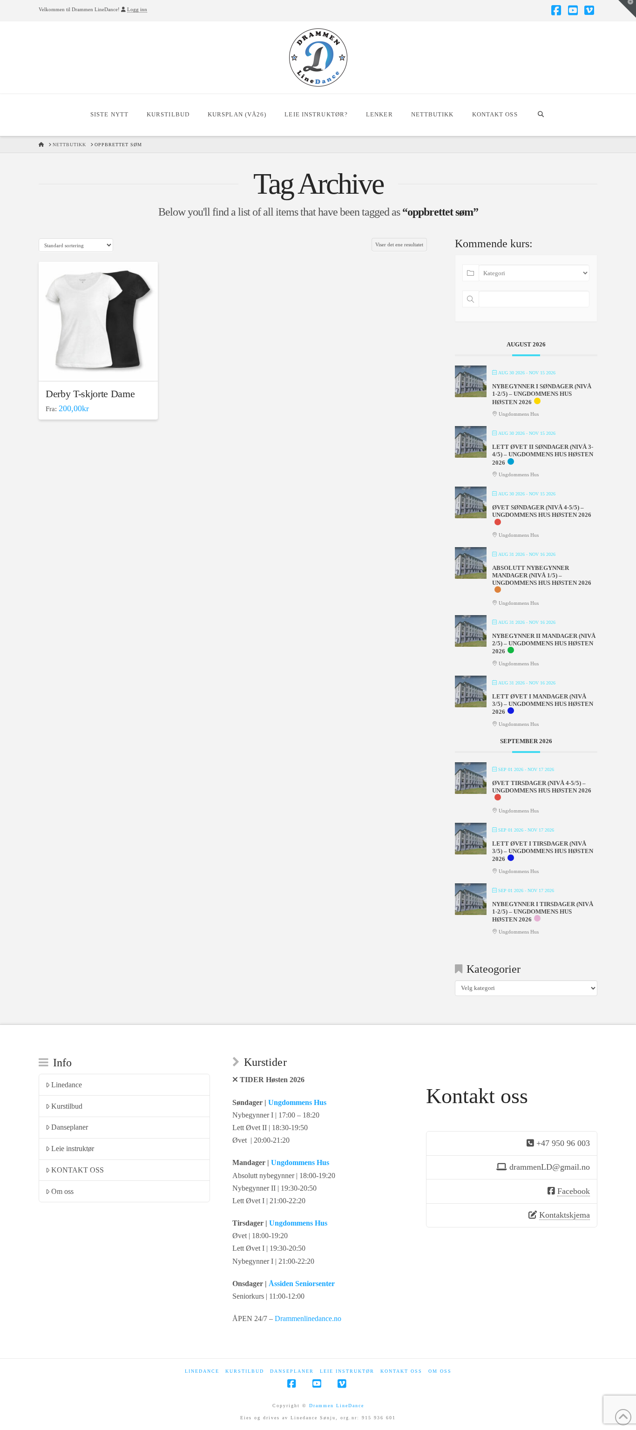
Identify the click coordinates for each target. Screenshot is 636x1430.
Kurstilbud (66, 1106)
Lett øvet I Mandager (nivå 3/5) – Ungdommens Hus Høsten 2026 (542, 704)
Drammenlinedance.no (308, 1318)
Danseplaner (69, 1127)
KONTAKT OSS (77, 1170)
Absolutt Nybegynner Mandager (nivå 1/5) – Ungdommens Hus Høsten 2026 (541, 575)
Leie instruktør (72, 1148)
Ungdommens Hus (297, 1102)
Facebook (573, 1191)
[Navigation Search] (541, 115)
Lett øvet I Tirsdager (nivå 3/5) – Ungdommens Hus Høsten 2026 (542, 851)
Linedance (66, 1085)
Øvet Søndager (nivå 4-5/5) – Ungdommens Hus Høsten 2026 (541, 511)
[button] (627, 9)
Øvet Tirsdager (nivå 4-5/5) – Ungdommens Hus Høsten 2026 (541, 786)
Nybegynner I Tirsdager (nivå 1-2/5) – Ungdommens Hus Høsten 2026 (542, 912)
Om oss (62, 1191)
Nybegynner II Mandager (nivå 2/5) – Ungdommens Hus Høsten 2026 (543, 643)
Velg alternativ (101, 365)
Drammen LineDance (336, 1405)
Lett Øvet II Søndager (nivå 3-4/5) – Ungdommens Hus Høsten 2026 (542, 454)
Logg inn (137, 9)
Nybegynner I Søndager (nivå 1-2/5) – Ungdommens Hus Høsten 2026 (541, 394)
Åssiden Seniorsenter (302, 1284)
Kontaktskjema (564, 1215)
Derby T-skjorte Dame (90, 394)
